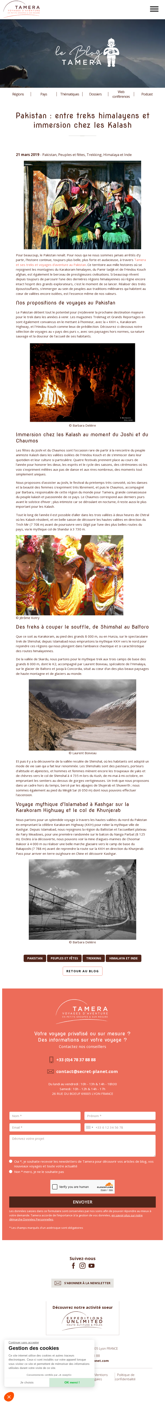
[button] (9, 1397)
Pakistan (35, 958)
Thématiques (69, 94)
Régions (18, 94)
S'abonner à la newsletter (87, 1283)
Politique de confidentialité (125, 1377)
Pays (43, 94)
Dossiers (95, 94)
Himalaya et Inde (123, 958)
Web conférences (121, 94)
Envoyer (82, 1202)
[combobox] (89, 1127)
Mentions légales (100, 1377)
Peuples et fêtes (64, 958)
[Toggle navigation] (154, 9)
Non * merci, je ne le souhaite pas (39, 1172)
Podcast (147, 94)
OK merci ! (72, 1382)
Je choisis (27, 1382)
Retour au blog (82, 971)
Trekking (93, 958)
